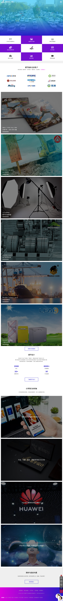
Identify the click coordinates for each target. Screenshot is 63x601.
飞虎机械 (9, 597)
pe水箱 (6, 597)
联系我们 (31, 582)
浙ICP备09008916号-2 (40, 593)
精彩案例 (21, 590)
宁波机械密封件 (36, 597)
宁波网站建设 (31, 597)
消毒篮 (12, 597)
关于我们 (31, 590)
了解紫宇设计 (31, 379)
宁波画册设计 (16, 597)
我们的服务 (26, 590)
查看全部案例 (31, 349)
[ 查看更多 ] (43, 69)
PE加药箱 (41, 597)
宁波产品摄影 (21, 597)
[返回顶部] (61, 591)
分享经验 (36, 590)
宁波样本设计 (26, 597)
